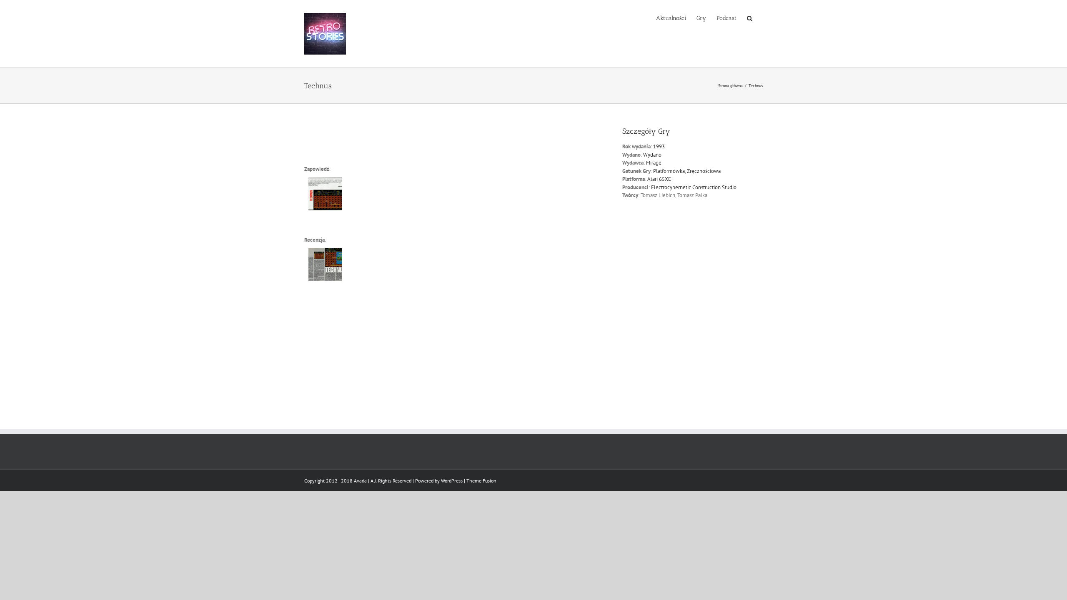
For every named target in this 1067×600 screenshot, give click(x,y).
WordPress (452, 481)
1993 (659, 146)
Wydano (652, 154)
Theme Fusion (481, 481)
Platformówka (669, 171)
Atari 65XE (659, 178)
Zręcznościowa (704, 171)
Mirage (653, 162)
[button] (749, 17)
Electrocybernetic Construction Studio (693, 187)
